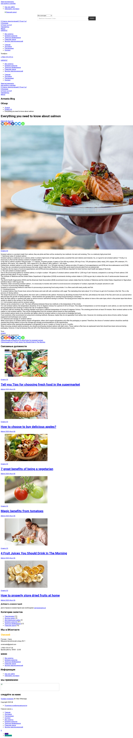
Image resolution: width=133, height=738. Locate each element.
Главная (7, 45)
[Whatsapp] (23, 123)
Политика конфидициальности (16, 705)
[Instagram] (9, 123)
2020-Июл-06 (10, 389)
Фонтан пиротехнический (14, 41)
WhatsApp (8, 735)
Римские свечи (10, 39)
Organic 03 (4, 251)
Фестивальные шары (12, 620)
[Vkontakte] (2, 123)
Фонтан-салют (10, 618)
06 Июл (8, 121)
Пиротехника (9, 616)
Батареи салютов (11, 36)
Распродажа (9, 48)
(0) (12, 121)
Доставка (8, 46)
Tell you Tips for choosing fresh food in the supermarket (40, 384)
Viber (6, 734)
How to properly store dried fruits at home (30, 595)
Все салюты (9, 34)
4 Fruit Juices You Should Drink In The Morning (34, 553)
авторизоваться (40, 608)
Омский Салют (18, 702)
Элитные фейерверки (13, 38)
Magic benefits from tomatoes (22, 511)
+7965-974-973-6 (7, 57)
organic (3, 333)
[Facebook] (12, 123)
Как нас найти (10, 674)
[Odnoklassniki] (6, 123)
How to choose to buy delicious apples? (28, 427)
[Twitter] (16, 123)
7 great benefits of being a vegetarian (27, 469)
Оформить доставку (12, 676)
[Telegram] (19, 123)
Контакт (8, 50)
